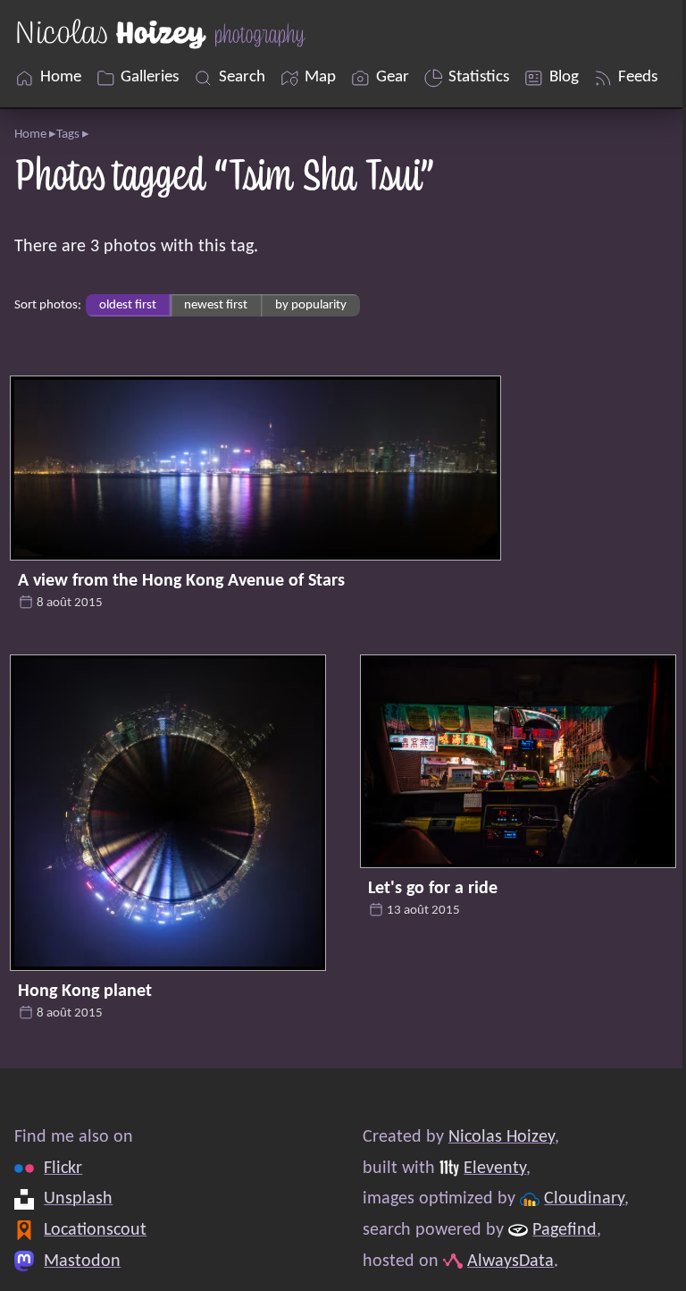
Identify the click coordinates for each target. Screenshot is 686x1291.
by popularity (311, 305)
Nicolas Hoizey (501, 1137)
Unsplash (78, 1199)
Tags (67, 134)
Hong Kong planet (85, 991)
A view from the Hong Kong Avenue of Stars (181, 581)
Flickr (63, 1168)
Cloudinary (584, 1199)
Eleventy (495, 1168)
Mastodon (82, 1261)
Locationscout (95, 1230)
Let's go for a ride (433, 889)
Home (30, 134)
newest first (215, 305)
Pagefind (564, 1230)
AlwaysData (510, 1261)
